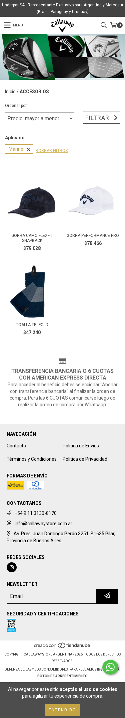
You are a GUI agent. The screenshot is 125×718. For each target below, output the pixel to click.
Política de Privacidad (85, 459)
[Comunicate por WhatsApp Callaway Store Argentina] (110, 667)
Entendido (62, 710)
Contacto (16, 445)
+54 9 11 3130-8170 (36, 513)
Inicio (10, 91)
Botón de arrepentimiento (62, 676)
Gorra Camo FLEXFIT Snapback (32, 238)
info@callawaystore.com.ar (43, 523)
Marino (16, 149)
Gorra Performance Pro (93, 235)
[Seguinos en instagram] (12, 567)
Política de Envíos (81, 445)
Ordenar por (16, 105)
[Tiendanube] (62, 648)
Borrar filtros (52, 150)
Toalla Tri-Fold (32, 324)
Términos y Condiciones (32, 459)
